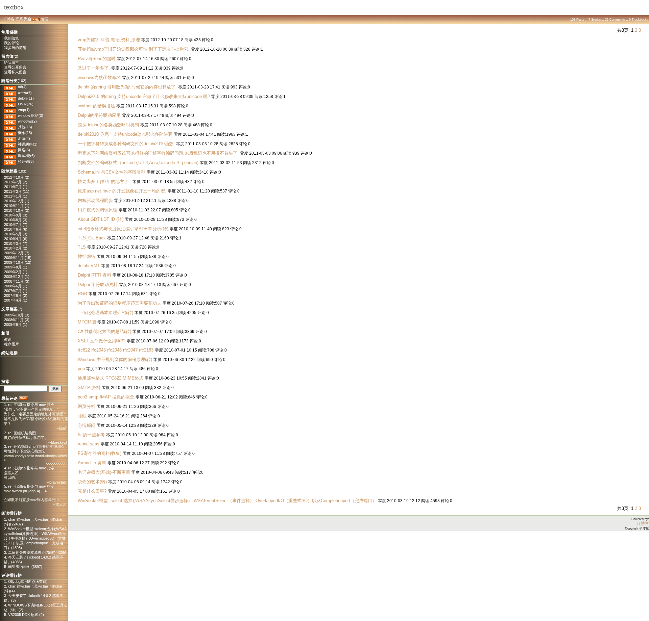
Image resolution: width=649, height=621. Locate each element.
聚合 (27, 19)
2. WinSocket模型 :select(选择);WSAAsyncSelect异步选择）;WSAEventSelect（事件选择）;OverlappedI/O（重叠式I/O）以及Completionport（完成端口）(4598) (35, 538)
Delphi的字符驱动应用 (99, 115)
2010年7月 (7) (15, 225)
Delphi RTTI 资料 (94, 275)
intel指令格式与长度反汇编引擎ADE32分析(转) (123, 228)
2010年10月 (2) (16, 210)
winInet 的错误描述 (96, 105)
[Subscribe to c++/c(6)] (10, 92)
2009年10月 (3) (16, 315)
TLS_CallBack (92, 237)
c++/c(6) (25, 92)
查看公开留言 (15, 67)
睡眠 (82, 415)
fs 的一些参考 (91, 434)
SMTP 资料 (89, 387)
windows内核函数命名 (99, 77)
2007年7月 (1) (15, 291)
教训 (7, 339)
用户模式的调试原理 (97, 209)
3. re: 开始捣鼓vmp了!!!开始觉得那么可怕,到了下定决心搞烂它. (34, 448)
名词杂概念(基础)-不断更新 (104, 472)
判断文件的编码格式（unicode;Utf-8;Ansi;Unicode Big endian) (138, 162)
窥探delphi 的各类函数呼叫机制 (108, 124)
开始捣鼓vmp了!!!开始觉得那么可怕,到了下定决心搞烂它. (134, 49)
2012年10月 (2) (16, 177)
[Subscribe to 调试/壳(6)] (10, 155)
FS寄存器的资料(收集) (99, 453)
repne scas (88, 443)
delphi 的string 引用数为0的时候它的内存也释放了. (127, 86)
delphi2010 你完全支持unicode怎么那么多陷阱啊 (125, 134)
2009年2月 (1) (15, 272)
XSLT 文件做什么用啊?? (101, 340)
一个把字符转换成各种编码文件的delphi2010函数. (126, 143)
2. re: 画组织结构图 (20, 433)
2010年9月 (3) (15, 215)
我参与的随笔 (15, 48)
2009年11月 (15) (17, 258)
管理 (44, 19)
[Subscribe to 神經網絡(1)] (10, 144)
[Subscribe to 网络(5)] (10, 150)
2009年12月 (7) (16, 253)
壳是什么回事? (92, 491)
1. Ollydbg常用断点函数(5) (26, 581)
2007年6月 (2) (15, 295)
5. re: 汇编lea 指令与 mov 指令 (29, 486)
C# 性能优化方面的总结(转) (104, 331)
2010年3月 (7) (15, 243)
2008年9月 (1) (15, 324)
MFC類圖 (87, 322)
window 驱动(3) (30, 115)
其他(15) (25, 127)
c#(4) (22, 87)
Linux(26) (25, 104)
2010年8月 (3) (15, 220)
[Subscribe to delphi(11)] (10, 98)
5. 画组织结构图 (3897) (23, 567)
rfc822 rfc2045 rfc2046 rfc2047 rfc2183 (115, 350)
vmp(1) (24, 110)
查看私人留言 (15, 72)
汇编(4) (24, 138)
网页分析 (86, 406)
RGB (83, 293)
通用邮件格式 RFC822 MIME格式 (110, 378)
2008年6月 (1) (15, 286)
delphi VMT (89, 265)
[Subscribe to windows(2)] (10, 121)
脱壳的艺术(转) (92, 481)
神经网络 (86, 256)
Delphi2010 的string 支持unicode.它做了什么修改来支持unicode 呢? (144, 96)
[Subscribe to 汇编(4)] (10, 138)
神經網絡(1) (28, 144)
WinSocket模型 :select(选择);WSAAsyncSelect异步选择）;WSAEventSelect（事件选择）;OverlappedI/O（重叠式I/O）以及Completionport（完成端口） (227, 500)
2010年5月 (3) (15, 234)
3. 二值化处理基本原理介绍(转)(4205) (35, 552)
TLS (82, 247)
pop (81, 368)
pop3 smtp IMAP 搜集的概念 (106, 396)
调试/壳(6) (26, 156)
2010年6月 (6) (15, 229)
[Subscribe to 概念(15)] (10, 132)
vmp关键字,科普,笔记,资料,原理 (109, 39)
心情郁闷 (86, 425)
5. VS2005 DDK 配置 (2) (24, 615)
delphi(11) (26, 98)
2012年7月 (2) (15, 182)
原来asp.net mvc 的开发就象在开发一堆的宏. (122, 190)
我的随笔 (11, 38)
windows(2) (27, 121)
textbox (14, 7)
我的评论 (11, 43)
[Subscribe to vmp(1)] (10, 109)
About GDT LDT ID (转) (100, 219)
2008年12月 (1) (16, 277)
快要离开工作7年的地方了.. (104, 181)
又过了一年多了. (94, 68)
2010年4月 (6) (15, 239)
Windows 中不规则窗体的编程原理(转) (115, 359)
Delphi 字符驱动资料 (98, 284)
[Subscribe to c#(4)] (10, 86)
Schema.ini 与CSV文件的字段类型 (112, 172)
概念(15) (25, 133)
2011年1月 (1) (15, 196)
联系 (19, 19)
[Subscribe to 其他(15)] (10, 127)
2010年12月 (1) (16, 201)
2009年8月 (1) (15, 267)
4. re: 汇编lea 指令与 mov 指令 (29, 468)
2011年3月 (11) (16, 191)
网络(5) (24, 150)
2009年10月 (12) (17, 262)
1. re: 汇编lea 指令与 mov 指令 (29, 405)
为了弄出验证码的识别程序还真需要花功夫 (119, 303)
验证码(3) (26, 161)
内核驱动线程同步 (95, 200)
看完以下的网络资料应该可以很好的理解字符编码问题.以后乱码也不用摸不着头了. (158, 153)
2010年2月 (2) (15, 248)
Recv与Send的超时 (97, 58)
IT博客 (9, 19)
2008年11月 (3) (16, 281)
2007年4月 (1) (15, 300)
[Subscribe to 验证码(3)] (10, 161)
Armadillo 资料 (92, 462)
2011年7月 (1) (15, 187)
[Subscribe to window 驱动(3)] (10, 115)
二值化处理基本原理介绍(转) (105, 312)
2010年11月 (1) (16, 206)
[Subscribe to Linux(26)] (10, 104)
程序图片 (11, 344)
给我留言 (11, 62)
